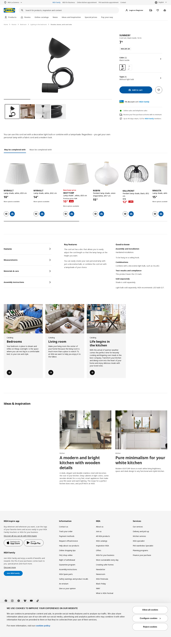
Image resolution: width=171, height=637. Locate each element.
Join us (99, 531)
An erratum (63, 583)
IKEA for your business (105, 555)
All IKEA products (103, 536)
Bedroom (23, 24)
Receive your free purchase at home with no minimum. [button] (142, 115)
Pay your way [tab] (107, 17)
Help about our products (69, 545)
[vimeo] (25, 601)
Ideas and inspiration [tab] (71, 17)
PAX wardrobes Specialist (143, 545)
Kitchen (62, 453)
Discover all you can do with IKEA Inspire (20, 536)
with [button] (137, 102)
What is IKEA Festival (104, 593)
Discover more (10, 567)
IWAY (98, 588)
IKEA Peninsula (102, 579)
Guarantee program (67, 564)
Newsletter (100, 569)
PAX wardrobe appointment (108, 2)
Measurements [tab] (11, 260)
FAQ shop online (65, 555)
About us (99, 526)
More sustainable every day (107, 560)
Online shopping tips (67, 550)
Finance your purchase (142, 555)
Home (6, 24)
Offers (98, 550)
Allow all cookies (150, 610)
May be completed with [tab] (15, 149)
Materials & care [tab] (11, 271)
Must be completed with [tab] (41, 149)
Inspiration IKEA (102, 545)
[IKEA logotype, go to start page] (9, 10)
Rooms (14, 24)
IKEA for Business (68, 2)
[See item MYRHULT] (17, 173)
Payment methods (66, 536)
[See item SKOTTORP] (77, 173)
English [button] (161, 2)
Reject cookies (150, 627)
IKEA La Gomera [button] (13, 2)
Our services (138, 526)
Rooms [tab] (27, 17)
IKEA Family (56, 2)
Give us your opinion (67, 588)
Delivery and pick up (141, 531)
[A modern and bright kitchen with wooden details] (85, 429)
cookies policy (43, 626)
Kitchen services (139, 536)
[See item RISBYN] (106, 173)
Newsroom (100, 574)
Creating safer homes (105, 564)
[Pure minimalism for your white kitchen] (141, 429)
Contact (123, 2)
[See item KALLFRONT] (136, 173)
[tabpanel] (115, 269)
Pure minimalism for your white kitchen (140, 460)
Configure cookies (148, 618)
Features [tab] (8, 249)
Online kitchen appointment (87, 2)
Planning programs (140, 550)
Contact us (63, 526)
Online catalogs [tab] (42, 17)
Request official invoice (68, 541)
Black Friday (101, 583)
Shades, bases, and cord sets (61, 24)
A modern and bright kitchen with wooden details (80, 462)
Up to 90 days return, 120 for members (142, 119)
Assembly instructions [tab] (14, 282)
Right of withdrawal (67, 560)
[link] (128, 67)
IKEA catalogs (101, 541)
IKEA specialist (139, 541)
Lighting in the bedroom (38, 24)
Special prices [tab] (91, 17)
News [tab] (55, 17)
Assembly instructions (68, 569)
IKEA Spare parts (66, 574)
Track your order (65, 531)
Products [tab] (12, 17)
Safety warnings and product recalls (73, 579)
